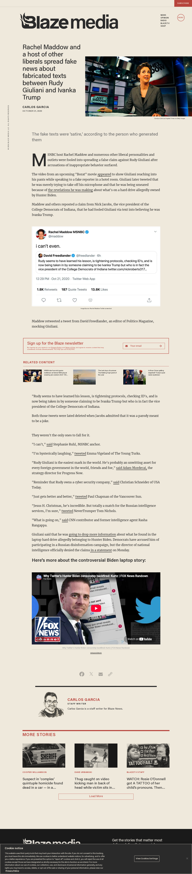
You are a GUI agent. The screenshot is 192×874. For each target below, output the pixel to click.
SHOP (163, 26)
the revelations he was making (70, 190)
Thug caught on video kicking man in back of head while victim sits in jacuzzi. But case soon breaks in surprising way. (94, 784)
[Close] (187, 858)
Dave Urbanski (83, 772)
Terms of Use (70, 347)
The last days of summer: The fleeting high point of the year (107, 373)
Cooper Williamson (34, 772)
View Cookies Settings (147, 859)
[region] (96, 859)
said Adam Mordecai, (131, 468)
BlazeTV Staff (135, 772)
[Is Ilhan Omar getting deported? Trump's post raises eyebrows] (134, 377)
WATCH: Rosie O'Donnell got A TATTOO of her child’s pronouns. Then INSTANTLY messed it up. (146, 784)
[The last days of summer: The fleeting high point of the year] (84, 377)
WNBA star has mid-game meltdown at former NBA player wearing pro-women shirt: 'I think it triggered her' (56, 373)
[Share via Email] (100, 674)
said (49, 444)
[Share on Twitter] (91, 674)
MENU (180, 18)
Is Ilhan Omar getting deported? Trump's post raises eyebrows (156, 373)
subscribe (183, 3)
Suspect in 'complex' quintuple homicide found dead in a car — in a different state (42, 784)
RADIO (164, 21)
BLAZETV (165, 23)
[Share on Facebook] (81, 674)
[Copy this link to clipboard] (110, 674)
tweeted (80, 453)
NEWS (163, 15)
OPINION (165, 18)
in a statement (101, 550)
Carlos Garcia (35, 107)
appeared (104, 174)
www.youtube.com (96, 653)
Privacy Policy (56, 347)
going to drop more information (92, 534)
